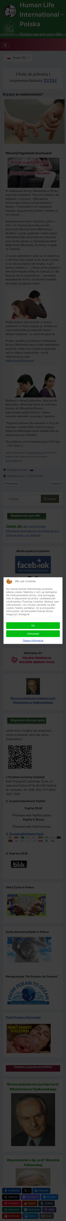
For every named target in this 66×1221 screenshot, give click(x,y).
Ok (33, 625)
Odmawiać (33, 633)
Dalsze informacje (33, 640)
